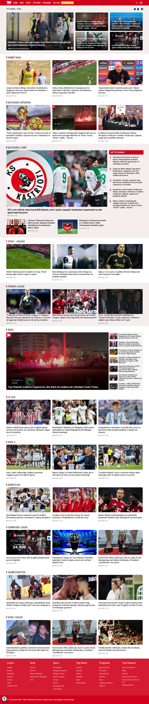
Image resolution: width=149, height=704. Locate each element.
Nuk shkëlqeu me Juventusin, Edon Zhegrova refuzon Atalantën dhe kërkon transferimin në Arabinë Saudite (72, 276)
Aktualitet (10, 674)
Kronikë (9, 670)
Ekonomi (10, 677)
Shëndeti (79, 677)
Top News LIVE (67, 2)
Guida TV (102, 686)
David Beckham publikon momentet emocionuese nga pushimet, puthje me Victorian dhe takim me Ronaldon (28, 652)
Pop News (37, 2)
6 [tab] (16, 48)
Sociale (9, 680)
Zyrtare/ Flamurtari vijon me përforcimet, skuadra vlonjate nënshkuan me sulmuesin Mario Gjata (41, 225)
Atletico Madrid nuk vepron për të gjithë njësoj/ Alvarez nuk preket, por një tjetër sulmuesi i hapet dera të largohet (28, 431)
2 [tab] (9, 48)
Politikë (9, 667)
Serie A (11, 442)
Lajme (15, 2)
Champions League (18, 527)
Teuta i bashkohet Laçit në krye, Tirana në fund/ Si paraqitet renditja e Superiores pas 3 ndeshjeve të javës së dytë (28, 137)
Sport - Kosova (16, 241)
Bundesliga (14, 484)
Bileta (124, 670)
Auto (31, 680)
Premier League (16, 286)
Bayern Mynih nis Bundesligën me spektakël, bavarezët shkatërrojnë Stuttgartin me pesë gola (120, 518)
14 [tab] (28, 48)
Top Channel (128, 663)
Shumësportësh (17, 572)
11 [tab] (23, 48)
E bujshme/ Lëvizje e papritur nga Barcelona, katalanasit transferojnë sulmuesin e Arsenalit (127, 182)
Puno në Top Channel (129, 677)
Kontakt (125, 674)
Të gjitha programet (106, 683)
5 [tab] (14, 48)
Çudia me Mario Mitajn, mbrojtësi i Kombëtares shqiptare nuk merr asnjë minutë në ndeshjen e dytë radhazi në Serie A (26, 92)
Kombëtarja (14, 57)
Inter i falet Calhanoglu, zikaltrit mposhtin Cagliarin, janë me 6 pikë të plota (24, 475)
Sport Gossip (15, 617)
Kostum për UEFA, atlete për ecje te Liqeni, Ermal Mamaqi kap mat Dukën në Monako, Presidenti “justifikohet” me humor (119, 562)
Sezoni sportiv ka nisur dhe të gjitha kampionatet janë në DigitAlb (27, 560)
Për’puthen (103, 670)
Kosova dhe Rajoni (36, 674)
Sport (28, 2)
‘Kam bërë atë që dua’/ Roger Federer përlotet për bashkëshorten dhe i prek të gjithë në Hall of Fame (120, 605)
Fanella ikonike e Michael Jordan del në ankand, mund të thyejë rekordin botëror (119, 650)
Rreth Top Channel (128, 667)
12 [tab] (25, 48)
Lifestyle (79, 670)
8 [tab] (19, 48)
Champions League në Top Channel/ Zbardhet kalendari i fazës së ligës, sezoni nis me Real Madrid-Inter (72, 562)
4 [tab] (13, 48)
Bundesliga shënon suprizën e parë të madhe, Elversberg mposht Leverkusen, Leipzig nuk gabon (28, 518)
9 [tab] (20, 48)
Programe (47, 2)
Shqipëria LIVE (104, 674)
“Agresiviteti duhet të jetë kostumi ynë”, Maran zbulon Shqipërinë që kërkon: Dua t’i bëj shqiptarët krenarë (120, 92)
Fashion (78, 674)
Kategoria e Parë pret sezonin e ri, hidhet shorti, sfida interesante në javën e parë (92, 224)
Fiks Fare (102, 677)
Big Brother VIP (104, 667)
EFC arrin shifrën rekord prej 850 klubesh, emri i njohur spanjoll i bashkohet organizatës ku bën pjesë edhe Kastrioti (55, 212)
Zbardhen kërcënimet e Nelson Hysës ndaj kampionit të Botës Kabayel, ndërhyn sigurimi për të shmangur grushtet (126, 160)
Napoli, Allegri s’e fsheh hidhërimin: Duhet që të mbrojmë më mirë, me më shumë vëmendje (72, 475)
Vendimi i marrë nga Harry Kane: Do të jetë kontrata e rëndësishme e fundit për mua (70, 518)
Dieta (78, 680)
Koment (33, 670)
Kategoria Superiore (19, 102)
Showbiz (79, 667)
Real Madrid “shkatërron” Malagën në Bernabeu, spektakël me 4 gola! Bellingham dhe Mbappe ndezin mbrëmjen (73, 431)
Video (22, 2)
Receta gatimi (81, 683)
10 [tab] (22, 48)
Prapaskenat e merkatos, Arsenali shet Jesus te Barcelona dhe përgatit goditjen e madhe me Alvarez (119, 431)
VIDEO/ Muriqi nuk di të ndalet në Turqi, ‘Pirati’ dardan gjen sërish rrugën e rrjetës (26, 274)
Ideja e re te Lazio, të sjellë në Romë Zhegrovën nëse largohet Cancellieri (119, 274)
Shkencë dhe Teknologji (38, 677)
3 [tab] (11, 48)
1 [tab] (8, 48)
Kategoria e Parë (17, 147)
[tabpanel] (40, 31)
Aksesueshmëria (128, 685)
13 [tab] (26, 48)
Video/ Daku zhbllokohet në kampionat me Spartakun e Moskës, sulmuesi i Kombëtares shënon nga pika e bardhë (71, 92)
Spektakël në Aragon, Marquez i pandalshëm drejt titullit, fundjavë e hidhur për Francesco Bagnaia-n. (28, 605)
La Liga (11, 397)
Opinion (32, 667)
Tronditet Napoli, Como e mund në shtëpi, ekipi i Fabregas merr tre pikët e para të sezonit (119, 475)
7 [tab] (17, 48)
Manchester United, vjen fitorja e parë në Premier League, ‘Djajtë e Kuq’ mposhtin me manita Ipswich (74, 318)
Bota (32, 663)
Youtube (56, 2)
